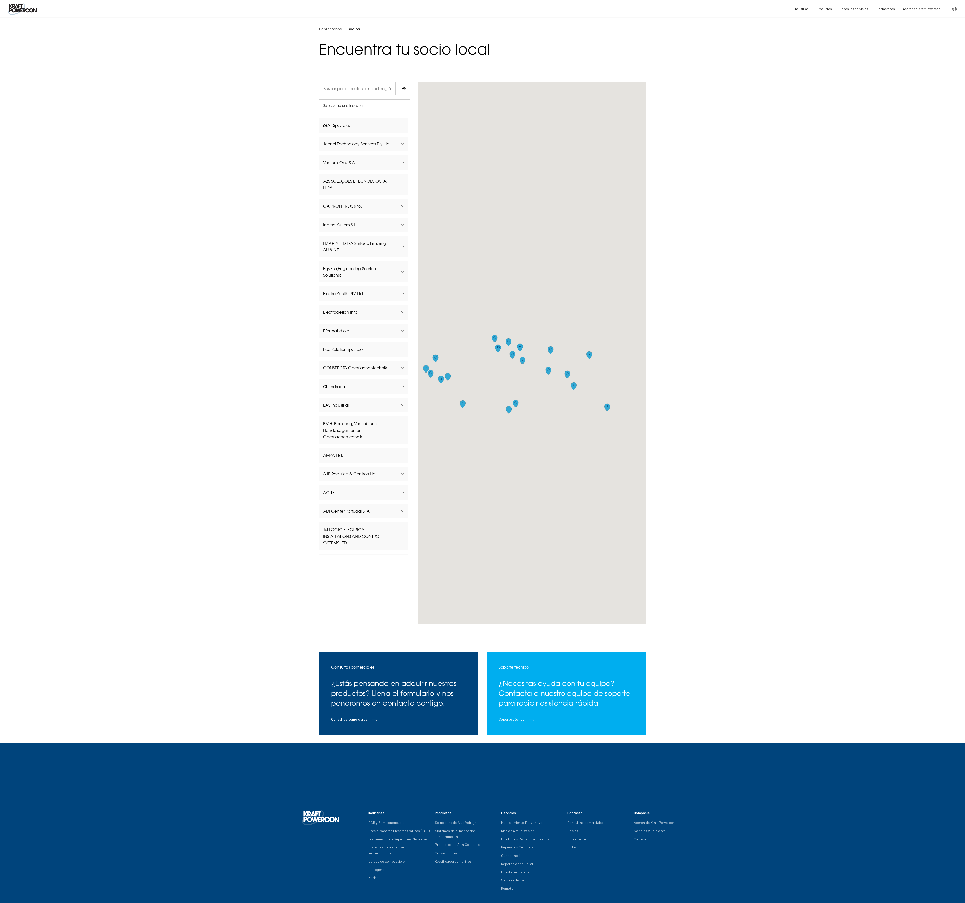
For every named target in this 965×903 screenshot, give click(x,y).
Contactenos (885, 9)
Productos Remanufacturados (525, 839)
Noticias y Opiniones (650, 831)
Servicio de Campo (516, 880)
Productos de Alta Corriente (457, 844)
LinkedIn (574, 847)
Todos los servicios (854, 9)
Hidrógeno (376, 869)
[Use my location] (404, 88)
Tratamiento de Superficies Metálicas (398, 839)
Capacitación (511, 855)
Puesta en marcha (515, 872)
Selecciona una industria (343, 105)
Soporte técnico (580, 839)
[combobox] (357, 88)
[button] (954, 9)
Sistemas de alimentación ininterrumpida (389, 850)
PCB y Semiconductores (387, 822)
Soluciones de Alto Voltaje (455, 822)
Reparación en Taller (517, 864)
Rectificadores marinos (453, 861)
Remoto (507, 888)
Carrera (640, 839)
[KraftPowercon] (22, 9)
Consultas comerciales (585, 822)
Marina (373, 877)
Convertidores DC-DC (452, 853)
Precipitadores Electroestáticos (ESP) (399, 831)
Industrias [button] (801, 9)
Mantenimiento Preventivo (522, 822)
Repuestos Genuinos (517, 847)
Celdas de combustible (386, 861)
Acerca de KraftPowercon (921, 9)
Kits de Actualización (518, 831)
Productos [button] (824, 9)
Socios (353, 28)
